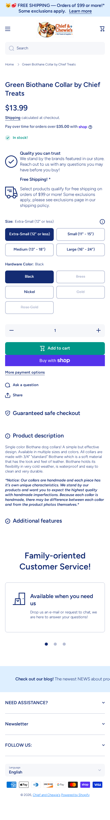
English (15, 772)
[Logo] (55, 29)
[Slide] (102, 221)
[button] (102, 28)
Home (9, 64)
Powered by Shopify (75, 795)
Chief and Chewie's (46, 795)
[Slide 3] (64, 644)
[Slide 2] (55, 644)
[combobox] (55, 48)
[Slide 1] (46, 644)
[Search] (9, 48)
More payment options (25, 372)
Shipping (12, 117)
